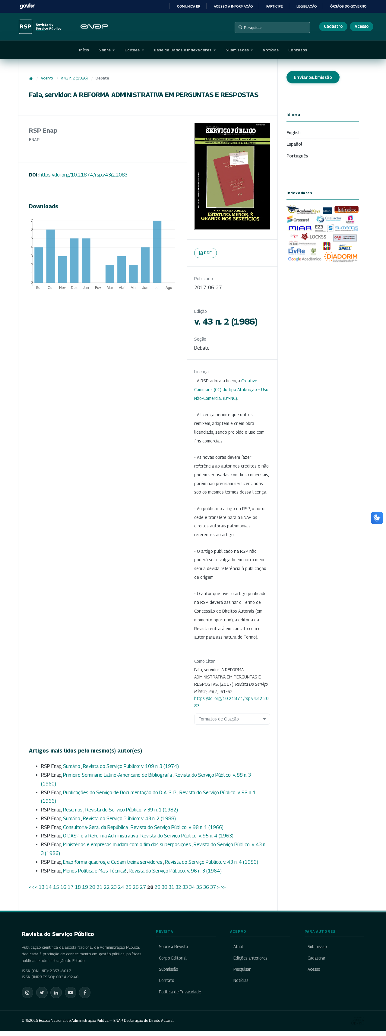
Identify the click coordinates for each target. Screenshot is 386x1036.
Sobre (105, 49)
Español (294, 144)
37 (213, 887)
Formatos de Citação (219, 718)
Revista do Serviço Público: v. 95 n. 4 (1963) (187, 836)
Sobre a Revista (173, 946)
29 (157, 887)
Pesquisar (253, 27)
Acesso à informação (233, 6)
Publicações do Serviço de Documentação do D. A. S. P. (120, 792)
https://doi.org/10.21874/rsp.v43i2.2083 (84, 175)
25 (128, 887)
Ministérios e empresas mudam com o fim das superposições (127, 844)
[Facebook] (84, 992)
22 (107, 887)
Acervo (47, 78)
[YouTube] (70, 992)
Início (84, 49)
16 (63, 887)
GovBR (27, 6)
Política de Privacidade (180, 991)
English (293, 132)
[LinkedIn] (56, 992)
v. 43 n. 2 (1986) (74, 78)
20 (92, 887)
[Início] (31, 78)
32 (178, 887)
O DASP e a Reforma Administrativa (101, 836)
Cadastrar (316, 958)
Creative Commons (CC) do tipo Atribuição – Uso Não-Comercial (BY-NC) (231, 389)
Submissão (168, 969)
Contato (166, 980)
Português (297, 155)
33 (185, 887)
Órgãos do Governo (348, 6)
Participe (274, 6)
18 (78, 887)
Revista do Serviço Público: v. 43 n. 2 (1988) (129, 818)
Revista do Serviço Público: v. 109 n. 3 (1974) (131, 766)
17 (71, 887)
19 (85, 887)
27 (143, 887)
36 (206, 887)
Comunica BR (188, 6)
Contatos (297, 49)
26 (136, 887)
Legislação (306, 6)
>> (223, 887)
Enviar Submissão (313, 77)
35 (199, 887)
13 (41, 887)
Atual (238, 946)
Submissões (238, 49)
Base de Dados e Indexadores (183, 49)
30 (164, 887)
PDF (208, 252)
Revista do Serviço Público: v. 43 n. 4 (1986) (211, 862)
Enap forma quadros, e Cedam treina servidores (113, 862)
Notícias (271, 49)
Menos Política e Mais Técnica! (95, 871)
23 (114, 887)
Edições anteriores (250, 958)
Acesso (362, 26)
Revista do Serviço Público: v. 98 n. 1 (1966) (177, 827)
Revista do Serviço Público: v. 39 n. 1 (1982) (131, 810)
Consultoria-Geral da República (96, 827)
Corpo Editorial (173, 958)
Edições (133, 49)
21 (99, 887)
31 (171, 887)
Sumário (72, 766)
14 (49, 887)
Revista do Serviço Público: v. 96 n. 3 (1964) (175, 871)
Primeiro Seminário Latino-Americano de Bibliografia (118, 775)
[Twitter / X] (42, 992)
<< (31, 887)
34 (192, 887)
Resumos (73, 810)
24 (121, 887)
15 (56, 887)
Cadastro (333, 26)
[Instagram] (27, 992)
